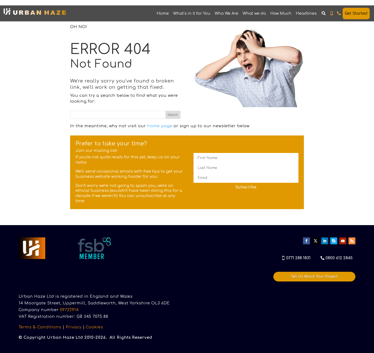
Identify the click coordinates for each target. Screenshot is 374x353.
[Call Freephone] (339, 13)
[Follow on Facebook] (306, 240)
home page (159, 126)
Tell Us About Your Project (314, 276)
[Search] (323, 13)
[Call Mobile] (331, 13)
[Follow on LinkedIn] (324, 240)
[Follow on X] (315, 240)
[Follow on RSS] (351, 240)
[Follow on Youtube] (342, 240)
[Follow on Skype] (333, 240)
